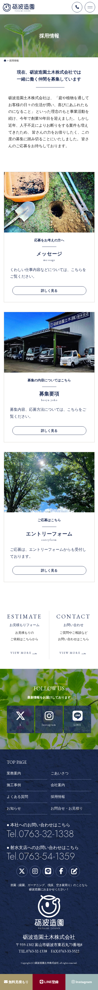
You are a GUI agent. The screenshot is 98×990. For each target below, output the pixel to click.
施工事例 (14, 785)
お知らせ (14, 808)
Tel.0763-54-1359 (41, 856)
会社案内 (58, 785)
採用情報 (58, 796)
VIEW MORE (20, 653)
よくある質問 (17, 796)
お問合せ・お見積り (67, 808)
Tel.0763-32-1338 (40, 834)
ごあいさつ (60, 773)
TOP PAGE (17, 762)
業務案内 (14, 773)
